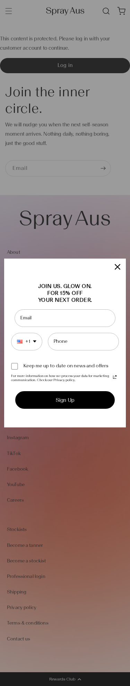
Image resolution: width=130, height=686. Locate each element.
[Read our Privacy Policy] (115, 377)
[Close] (117, 267)
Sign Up (65, 400)
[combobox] (26, 341)
